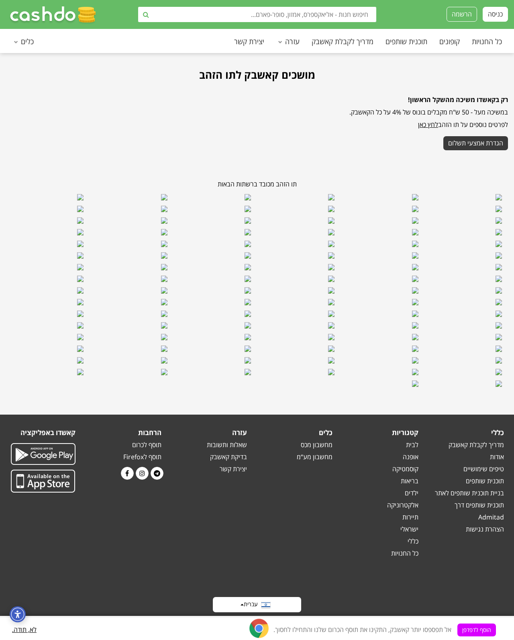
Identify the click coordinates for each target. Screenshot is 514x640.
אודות (497, 456)
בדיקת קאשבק (228, 456)
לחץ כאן (428, 124)
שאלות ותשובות (227, 444)
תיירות (410, 517)
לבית (412, 444)
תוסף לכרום (146, 444)
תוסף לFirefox (142, 456)
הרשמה (462, 14)
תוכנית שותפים (406, 41)
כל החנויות (487, 41)
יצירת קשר (249, 41)
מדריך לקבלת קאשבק (342, 41)
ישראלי (409, 529)
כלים (27, 41)
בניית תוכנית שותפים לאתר (469, 493)
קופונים (449, 41)
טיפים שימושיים (483, 468)
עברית (252, 604)
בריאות (409, 480)
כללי (413, 541)
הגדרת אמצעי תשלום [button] (475, 143)
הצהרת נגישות (485, 529)
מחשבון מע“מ (314, 456)
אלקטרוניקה (402, 505)
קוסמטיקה (405, 468)
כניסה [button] (495, 14)
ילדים (411, 493)
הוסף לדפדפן (476, 630)
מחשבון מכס (316, 444)
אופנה (410, 456)
